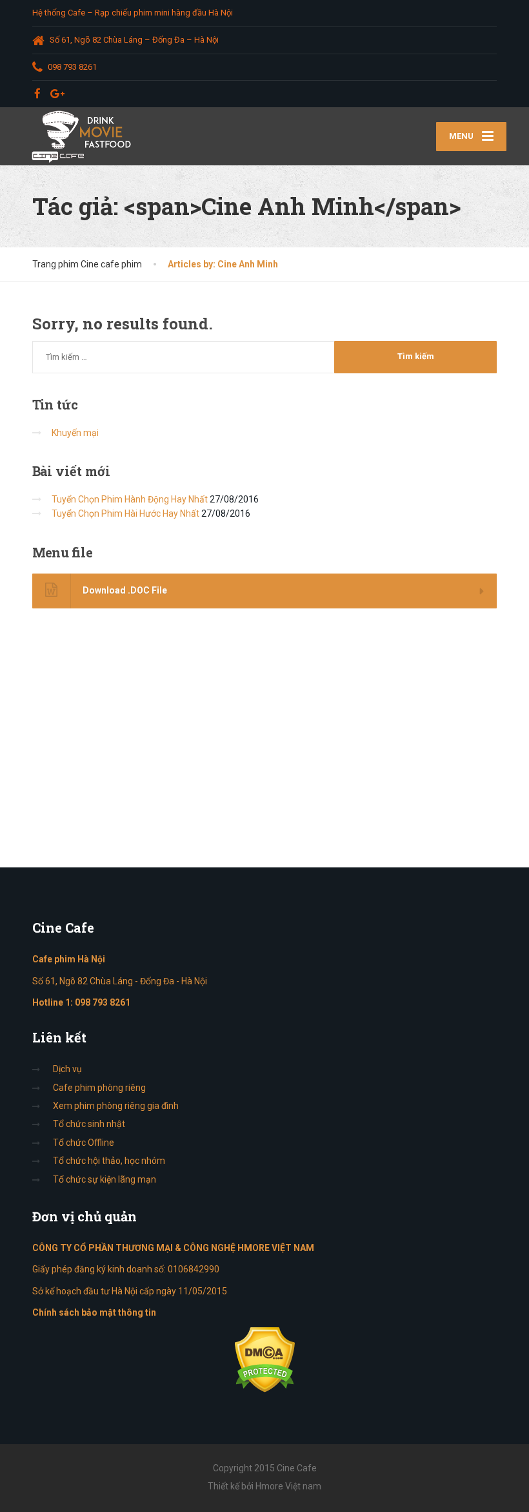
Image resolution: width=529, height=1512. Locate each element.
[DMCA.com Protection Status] (265, 1359)
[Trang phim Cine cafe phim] (85, 136)
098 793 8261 (102, 1002)
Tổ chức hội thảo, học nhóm (109, 1160)
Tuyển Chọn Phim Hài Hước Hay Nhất (125, 513)
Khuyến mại (75, 433)
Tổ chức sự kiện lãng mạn (104, 1179)
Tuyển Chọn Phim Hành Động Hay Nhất (130, 499)
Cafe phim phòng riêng (99, 1087)
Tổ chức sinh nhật (89, 1124)
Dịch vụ (67, 1069)
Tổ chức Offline (83, 1142)
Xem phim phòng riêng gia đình (116, 1106)
